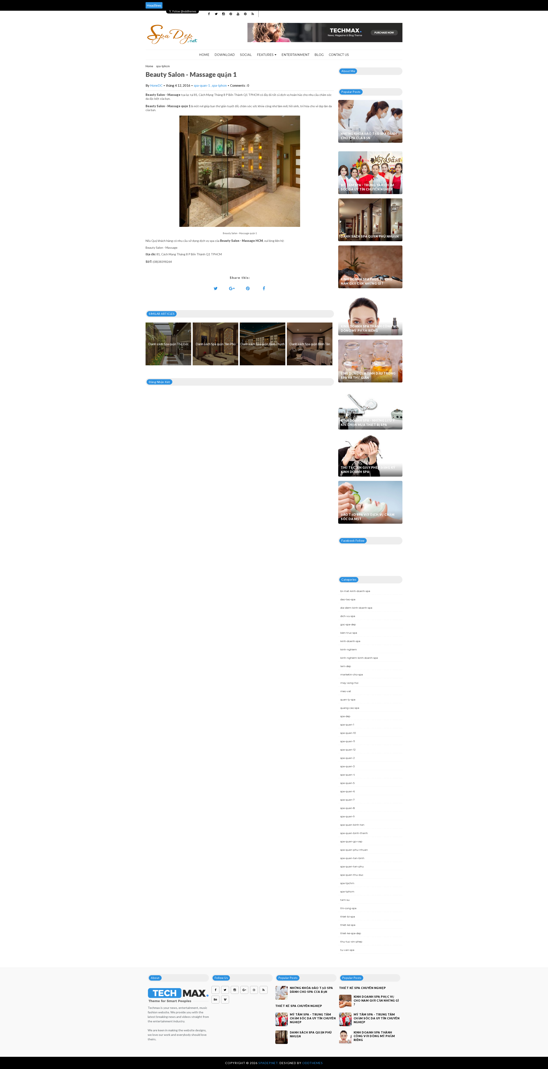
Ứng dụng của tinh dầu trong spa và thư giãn (368, 375)
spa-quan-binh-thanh (354, 833)
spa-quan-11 (347, 741)
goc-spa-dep (348, 624)
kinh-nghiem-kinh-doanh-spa (359, 657)
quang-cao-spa (349, 707)
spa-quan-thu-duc (351, 874)
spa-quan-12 (348, 749)
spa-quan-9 (347, 816)
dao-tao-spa (347, 599)
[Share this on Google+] (231, 288)
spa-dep (345, 716)
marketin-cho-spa (351, 674)
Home (204, 55)
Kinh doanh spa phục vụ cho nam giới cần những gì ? (366, 281)
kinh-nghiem (348, 649)
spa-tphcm (163, 66)
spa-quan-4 (347, 774)
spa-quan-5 (347, 783)
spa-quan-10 (348, 732)
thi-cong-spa (348, 908)
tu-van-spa (347, 950)
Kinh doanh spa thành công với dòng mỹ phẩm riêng (370, 328)
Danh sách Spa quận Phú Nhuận (370, 236)
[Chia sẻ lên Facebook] (264, 288)
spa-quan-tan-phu (352, 866)
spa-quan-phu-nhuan (354, 849)
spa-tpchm (347, 883)
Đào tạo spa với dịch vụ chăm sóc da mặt (367, 517)
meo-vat (345, 691)
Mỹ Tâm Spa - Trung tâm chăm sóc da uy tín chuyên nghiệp (367, 187)
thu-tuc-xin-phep (351, 941)
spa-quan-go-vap (351, 841)
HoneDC (156, 85)
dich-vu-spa (347, 616)
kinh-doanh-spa (350, 641)
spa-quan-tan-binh (352, 858)
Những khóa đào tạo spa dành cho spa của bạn (369, 136)
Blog (319, 55)
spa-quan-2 (347, 758)
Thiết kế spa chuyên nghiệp (298, 1006)
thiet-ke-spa (347, 924)
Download (224, 55)
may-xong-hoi (349, 682)
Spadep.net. (269, 1063)
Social (246, 55)
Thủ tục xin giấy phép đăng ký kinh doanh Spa (368, 470)
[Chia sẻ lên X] (215, 288)
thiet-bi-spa (347, 916)
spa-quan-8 (347, 808)
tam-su (345, 899)
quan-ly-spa (347, 699)
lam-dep (345, 666)
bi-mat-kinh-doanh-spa (355, 591)
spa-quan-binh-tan (352, 824)
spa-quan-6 (347, 791)
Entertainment (295, 55)
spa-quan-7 (347, 799)
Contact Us (339, 55)
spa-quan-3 (347, 766)
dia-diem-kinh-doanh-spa (356, 607)
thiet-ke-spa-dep (350, 933)
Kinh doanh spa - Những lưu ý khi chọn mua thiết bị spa (368, 423)
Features (265, 55)
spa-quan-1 (202, 85)
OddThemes (312, 1063)
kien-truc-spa (348, 632)
